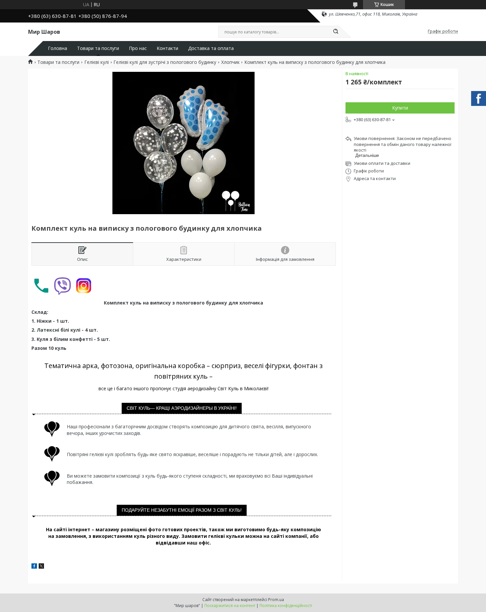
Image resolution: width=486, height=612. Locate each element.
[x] (41, 567)
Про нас (138, 48)
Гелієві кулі (96, 62)
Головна (57, 48)
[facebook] (34, 567)
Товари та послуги (98, 48)
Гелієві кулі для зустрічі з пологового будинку (164, 62)
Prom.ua (276, 599)
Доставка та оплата (211, 48)
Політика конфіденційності (286, 605)
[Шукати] (335, 32)
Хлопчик (230, 62)
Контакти (167, 48)
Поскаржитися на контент (229, 605)
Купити (400, 108)
